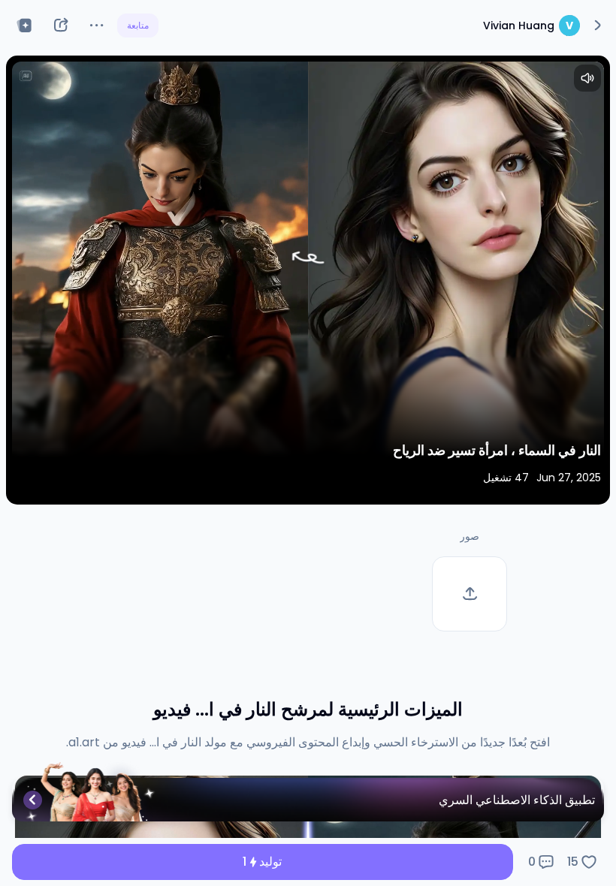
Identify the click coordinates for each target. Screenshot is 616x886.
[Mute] (587, 78)
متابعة (138, 25)
